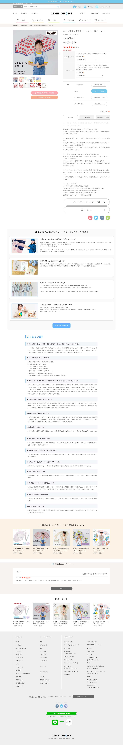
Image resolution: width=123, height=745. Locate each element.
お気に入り (90, 7)
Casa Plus (67, 674)
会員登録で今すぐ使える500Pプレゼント (61, 1)
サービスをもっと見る (61, 325)
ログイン (78, 7)
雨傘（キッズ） (24, 25)
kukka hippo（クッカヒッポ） (72, 645)
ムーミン (89, 648)
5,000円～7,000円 (44, 683)
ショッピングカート (104, 7)
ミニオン (89, 654)
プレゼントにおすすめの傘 (23, 673)
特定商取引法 (19, 680)
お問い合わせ (106, 13)
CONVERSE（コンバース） (94, 645)
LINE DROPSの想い (21, 648)
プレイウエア (43, 666)
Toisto (88, 676)
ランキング (19, 654)
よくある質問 (94, 13)
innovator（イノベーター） (71, 663)
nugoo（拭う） (91, 651)
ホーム (15, 13)
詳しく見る (79, 56)
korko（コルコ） (68, 641)
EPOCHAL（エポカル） (93, 687)
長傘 (31, 25)
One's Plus (67, 648)
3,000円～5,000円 (44, 680)
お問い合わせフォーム (83, 696)
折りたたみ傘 (43, 645)
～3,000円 (42, 676)
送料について (104, 111)
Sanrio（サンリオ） (92, 641)
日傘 (41, 648)
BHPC (88, 663)
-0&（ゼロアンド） (69, 656)
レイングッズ (43, 661)
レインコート (43, 657)
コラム (17, 664)
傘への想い (24, 13)
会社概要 (18, 670)
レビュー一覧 (19, 667)
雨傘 (41, 641)
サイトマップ (19, 686)
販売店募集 (19, 676)
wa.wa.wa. (90, 685)
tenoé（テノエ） (68, 659)
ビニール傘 (43, 651)
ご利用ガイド (83, 13)
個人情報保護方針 (20, 683)
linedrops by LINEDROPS (71, 671)
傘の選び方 (34, 13)
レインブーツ (43, 654)
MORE (61, 588)
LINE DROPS (16, 25)
